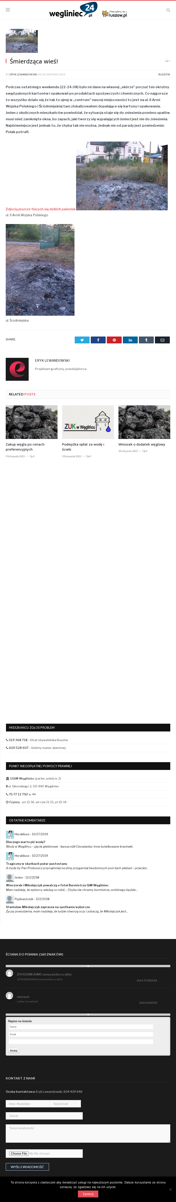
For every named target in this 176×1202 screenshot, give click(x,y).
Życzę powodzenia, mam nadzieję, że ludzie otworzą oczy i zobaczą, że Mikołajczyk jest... (67, 911)
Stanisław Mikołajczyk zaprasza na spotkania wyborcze (48, 907)
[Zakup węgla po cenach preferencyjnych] (32, 422)
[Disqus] (88, 529)
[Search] (168, 10)
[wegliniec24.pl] (88, 9)
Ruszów (164, 74)
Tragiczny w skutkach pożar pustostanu (36, 863)
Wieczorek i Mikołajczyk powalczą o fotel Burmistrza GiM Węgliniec (57, 885)
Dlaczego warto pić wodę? (25, 842)
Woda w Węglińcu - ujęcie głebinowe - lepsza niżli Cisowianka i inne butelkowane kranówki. (69, 846)
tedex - (27, 877)
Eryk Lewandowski (23, 74)
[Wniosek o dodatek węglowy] (144, 422)
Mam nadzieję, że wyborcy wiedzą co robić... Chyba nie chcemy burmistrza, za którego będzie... (72, 890)
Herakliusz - (31, 834)
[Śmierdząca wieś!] (88, 41)
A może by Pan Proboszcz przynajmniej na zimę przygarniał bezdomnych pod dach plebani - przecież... (77, 868)
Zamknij (88, 1194)
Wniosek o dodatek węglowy (141, 444)
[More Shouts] (88, 1014)
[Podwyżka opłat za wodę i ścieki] (88, 422)
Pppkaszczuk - (32, 899)
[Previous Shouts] (88, 966)
